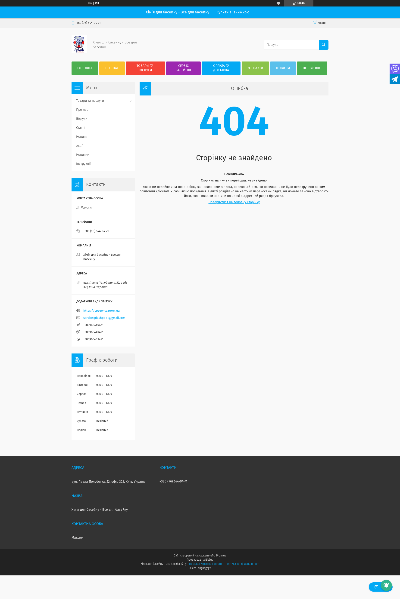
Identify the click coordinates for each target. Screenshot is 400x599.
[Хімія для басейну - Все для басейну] (79, 52)
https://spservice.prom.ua (101, 310)
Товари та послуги (145, 68)
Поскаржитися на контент (205, 564)
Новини (283, 68)
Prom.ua (221, 555)
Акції (79, 145)
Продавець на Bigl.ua (200, 560)
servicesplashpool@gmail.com (104, 317)
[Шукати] (323, 45)
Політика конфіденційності (242, 564)
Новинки (82, 155)
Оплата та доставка (221, 68)
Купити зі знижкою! (233, 12)
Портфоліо (312, 68)
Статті (80, 127)
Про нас (112, 68)
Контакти (255, 68)
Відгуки (81, 118)
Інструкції (83, 164)
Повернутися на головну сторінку (234, 202)
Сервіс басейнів (183, 68)
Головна (84, 68)
